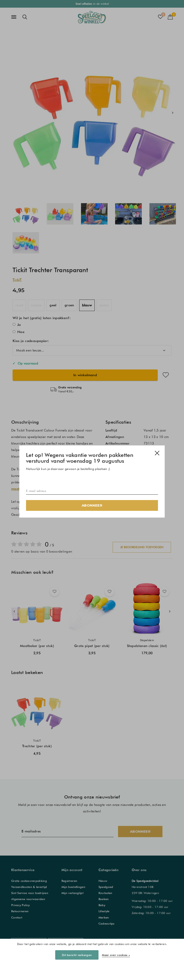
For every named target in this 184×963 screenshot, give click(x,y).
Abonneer (92, 505)
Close (157, 453)
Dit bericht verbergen (77, 955)
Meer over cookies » (116, 955)
